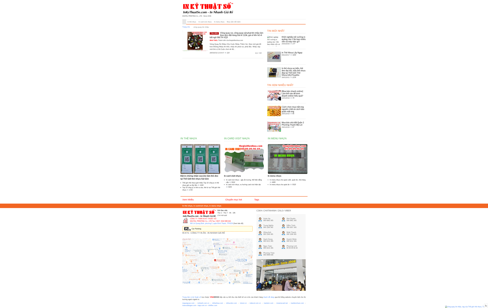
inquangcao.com (188, 303)
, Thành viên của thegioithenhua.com (226, 40)
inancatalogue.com (189, 305)
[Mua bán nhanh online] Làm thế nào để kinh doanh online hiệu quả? (292, 93)
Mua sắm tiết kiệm (234, 22)
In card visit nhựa (205, 22)
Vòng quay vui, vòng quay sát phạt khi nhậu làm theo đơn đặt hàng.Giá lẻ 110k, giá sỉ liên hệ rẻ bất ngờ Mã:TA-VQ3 (236, 35)
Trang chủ (186, 27)
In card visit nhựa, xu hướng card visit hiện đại (243, 185)
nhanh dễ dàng (268, 297)
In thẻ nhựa (191, 22)
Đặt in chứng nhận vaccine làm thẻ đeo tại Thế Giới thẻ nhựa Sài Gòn (199, 177)
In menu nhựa (219, 22)
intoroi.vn (243, 303)
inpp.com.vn (202, 305)
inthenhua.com (217, 303)
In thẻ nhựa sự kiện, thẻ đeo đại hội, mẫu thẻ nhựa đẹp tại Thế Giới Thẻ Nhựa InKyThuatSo (293, 71)
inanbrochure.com (297, 303)
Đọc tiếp (258, 53)
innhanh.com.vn (203, 303)
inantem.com (268, 303)
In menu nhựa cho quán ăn (280, 185)
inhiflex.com (212, 305)
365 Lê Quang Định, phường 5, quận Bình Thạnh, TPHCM (211, 223)
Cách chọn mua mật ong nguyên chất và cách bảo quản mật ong (293, 109)
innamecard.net (282, 303)
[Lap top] (466, 307)
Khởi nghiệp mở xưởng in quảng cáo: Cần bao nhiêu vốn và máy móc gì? (294, 39)
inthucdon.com (231, 303)
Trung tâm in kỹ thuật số (191, 297)
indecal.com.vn (255, 303)
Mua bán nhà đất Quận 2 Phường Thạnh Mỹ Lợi (293, 123)
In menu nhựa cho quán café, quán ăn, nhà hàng (288, 180)
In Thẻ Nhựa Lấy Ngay (292, 53)
